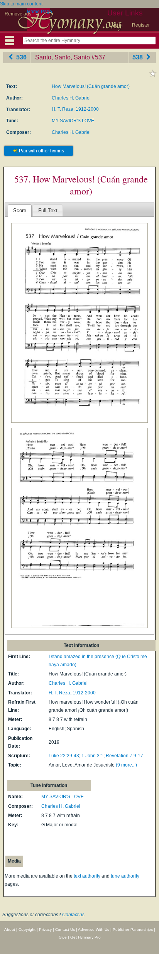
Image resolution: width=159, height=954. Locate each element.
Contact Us (65, 929)
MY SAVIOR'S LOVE (73, 120)
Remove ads (18, 14)
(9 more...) (126, 765)
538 (138, 57)
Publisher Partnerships (133, 929)
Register (141, 25)
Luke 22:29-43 (64, 755)
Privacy (45, 929)
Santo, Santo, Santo (62, 57)
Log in (116, 25)
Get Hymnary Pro (85, 937)
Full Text (48, 210)
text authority (87, 876)
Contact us (73, 914)
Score (19, 210)
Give (63, 937)
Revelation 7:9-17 (124, 755)
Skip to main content (21, 4)
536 (21, 57)
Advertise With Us (93, 929)
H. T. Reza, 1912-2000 (75, 109)
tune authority (125, 876)
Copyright (27, 929)
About (9, 929)
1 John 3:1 (92, 755)
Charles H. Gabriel (71, 98)
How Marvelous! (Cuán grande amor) (91, 86)
